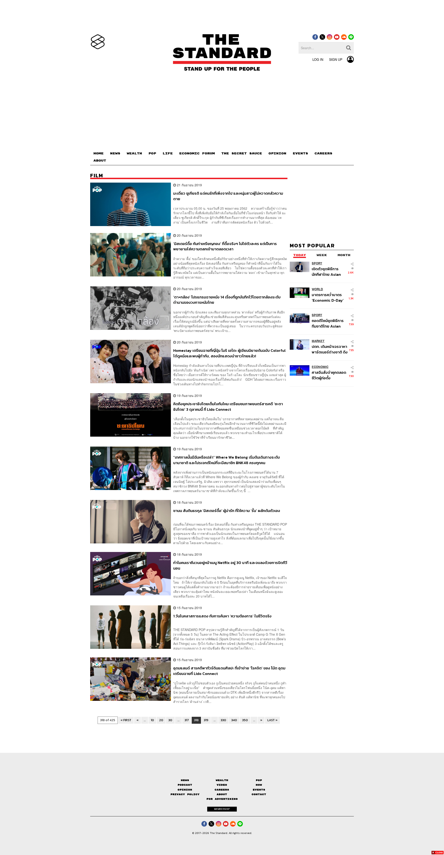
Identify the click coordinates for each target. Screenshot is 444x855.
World (317, 289)
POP (152, 153)
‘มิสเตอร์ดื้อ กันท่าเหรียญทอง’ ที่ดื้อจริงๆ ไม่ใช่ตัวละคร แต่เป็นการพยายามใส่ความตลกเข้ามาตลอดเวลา (225, 246)
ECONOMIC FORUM (197, 153)
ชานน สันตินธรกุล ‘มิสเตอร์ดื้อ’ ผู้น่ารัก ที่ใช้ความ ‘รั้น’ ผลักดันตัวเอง (226, 511)
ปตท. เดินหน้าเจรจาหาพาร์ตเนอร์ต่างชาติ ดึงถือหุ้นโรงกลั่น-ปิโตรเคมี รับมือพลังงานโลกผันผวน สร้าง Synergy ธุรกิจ (330, 349)
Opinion (185, 789)
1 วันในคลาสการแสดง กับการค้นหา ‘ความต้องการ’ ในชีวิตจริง (222, 616)
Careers (222, 789)
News (185, 780)
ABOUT (99, 160)
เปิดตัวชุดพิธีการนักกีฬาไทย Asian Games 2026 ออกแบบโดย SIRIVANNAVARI (326, 271)
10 (152, 720)
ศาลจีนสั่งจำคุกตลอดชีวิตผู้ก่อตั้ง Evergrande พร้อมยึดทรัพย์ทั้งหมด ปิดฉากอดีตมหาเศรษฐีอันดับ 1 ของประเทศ (330, 375)
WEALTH (134, 153)
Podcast (185, 785)
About (222, 794)
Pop (259, 780)
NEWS (115, 153)
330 (223, 720)
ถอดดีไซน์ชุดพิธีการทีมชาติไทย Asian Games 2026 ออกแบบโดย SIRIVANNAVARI (328, 323)
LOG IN (317, 59)
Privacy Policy (185, 794)
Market (318, 341)
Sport (317, 263)
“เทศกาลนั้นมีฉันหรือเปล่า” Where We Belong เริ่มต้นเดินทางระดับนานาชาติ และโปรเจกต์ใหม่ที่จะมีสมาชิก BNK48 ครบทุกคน (226, 460)
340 (234, 720)
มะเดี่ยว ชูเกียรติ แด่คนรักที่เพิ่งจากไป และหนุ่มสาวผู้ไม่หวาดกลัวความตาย (228, 196)
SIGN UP (335, 59)
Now (259, 785)
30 (170, 720)
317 (187, 720)
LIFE (168, 153)
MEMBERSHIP (222, 809)
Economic (320, 367)
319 (206, 720)
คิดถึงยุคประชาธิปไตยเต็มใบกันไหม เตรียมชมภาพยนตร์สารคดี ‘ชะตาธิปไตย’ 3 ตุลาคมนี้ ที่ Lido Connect (228, 406)
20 (161, 720)
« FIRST (125, 720)
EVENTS (300, 153)
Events (259, 789)
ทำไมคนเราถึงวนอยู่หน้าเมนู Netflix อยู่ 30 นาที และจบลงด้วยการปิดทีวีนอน (230, 565)
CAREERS (323, 153)
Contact (259, 794)
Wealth (222, 780)
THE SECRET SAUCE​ (241, 153)
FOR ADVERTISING (222, 799)
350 (245, 720)
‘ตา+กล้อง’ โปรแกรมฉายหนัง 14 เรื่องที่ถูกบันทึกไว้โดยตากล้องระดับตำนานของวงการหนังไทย (227, 299)
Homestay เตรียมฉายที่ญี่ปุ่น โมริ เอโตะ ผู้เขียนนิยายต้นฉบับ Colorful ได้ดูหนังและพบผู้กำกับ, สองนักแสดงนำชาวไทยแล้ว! (229, 353)
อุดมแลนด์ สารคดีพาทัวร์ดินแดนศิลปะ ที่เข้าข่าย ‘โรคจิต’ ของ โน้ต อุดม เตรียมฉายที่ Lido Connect (229, 670)
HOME (98, 153)
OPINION (277, 153)
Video (222, 785)
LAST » (272, 720)
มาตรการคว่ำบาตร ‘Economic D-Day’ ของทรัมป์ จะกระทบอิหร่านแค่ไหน (328, 297)
